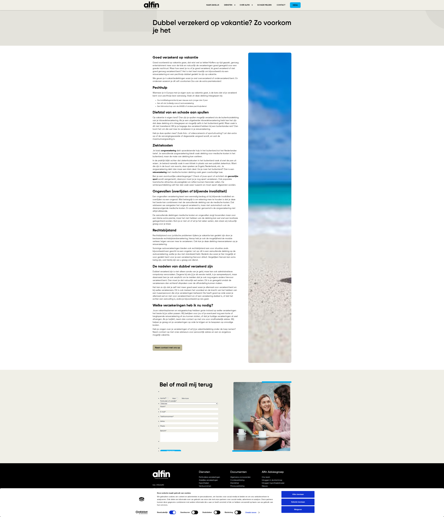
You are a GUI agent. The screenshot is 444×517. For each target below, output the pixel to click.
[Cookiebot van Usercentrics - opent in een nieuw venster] (142, 512)
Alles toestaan (298, 494)
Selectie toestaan (298, 502)
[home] (151, 5)
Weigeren (298, 509)
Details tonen (250, 512)
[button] (229, 5)
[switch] (194, 512)
